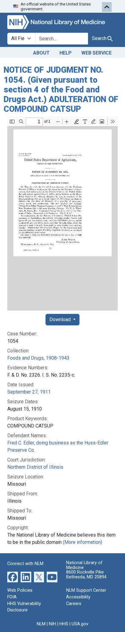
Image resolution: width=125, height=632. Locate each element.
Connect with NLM (25, 563)
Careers (73, 603)
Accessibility (78, 597)
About (41, 53)
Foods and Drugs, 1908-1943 (38, 358)
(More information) (82, 542)
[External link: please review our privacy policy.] (12, 577)
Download (60, 319)
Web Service (96, 53)
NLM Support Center (86, 590)
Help (65, 53)
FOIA (12, 597)
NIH (52, 624)
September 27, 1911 (29, 392)
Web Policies (19, 590)
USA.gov (80, 624)
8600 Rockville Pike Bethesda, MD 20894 (86, 575)
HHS (63, 624)
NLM (41, 624)
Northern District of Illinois (35, 467)
